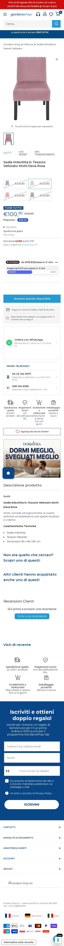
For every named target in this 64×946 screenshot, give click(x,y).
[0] (58, 14)
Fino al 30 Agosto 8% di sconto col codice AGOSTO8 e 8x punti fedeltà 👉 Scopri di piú (32, 4)
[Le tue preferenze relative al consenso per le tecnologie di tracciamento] (58, 940)
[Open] (8, 473)
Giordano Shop (12, 44)
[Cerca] (56, 24)
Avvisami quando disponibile (32, 298)
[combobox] (11, 771)
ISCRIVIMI (31, 804)
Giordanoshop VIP (29, 245)
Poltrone (29, 44)
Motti (7, 153)
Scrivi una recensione (32, 616)
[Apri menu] (5, 15)
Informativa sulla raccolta (18, 942)
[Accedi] (45, 14)
